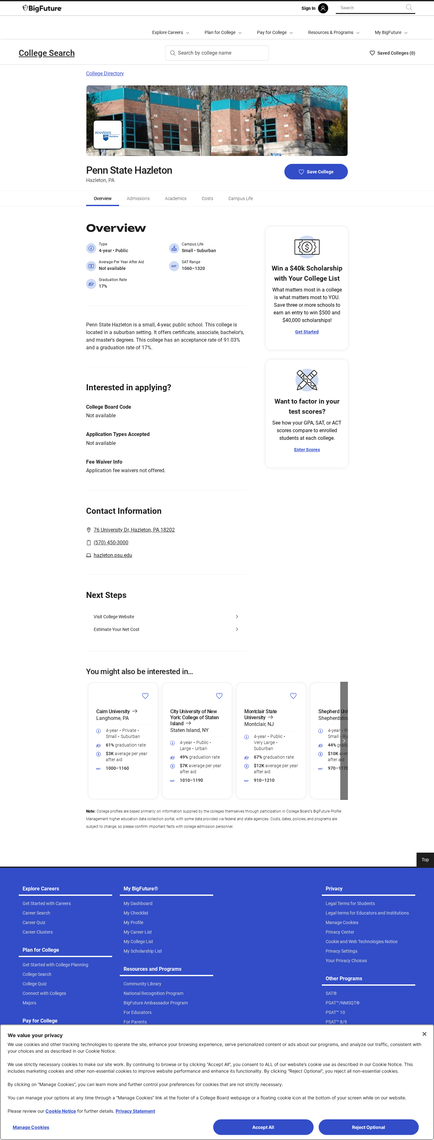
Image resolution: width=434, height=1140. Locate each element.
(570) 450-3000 (111, 543)
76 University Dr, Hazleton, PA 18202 (134, 530)
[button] (90, 741)
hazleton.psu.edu (113, 555)
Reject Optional (368, 1127)
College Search (47, 53)
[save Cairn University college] (145, 696)
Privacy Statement (135, 1111)
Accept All (263, 1127)
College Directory (105, 73)
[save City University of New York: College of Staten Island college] (219, 696)
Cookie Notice (60, 1111)
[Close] (424, 1034)
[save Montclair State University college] (293, 696)
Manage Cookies (31, 1127)
